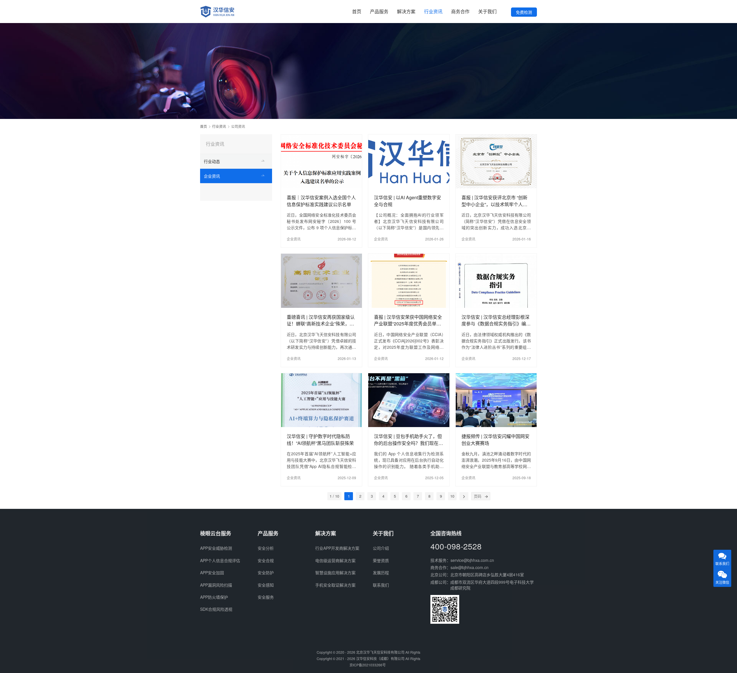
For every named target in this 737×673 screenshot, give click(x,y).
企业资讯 (294, 238)
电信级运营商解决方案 (335, 560)
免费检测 (524, 12)
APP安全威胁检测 (216, 548)
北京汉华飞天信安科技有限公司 (380, 652)
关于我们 (487, 11)
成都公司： (440, 582)
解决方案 (406, 11)
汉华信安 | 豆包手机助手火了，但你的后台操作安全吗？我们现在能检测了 (408, 439)
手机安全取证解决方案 (335, 585)
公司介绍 (381, 548)
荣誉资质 (381, 560)
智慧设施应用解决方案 (335, 572)
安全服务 (266, 597)
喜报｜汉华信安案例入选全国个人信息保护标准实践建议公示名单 (321, 200)
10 (452, 496)
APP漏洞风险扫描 (216, 585)
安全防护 (266, 572)
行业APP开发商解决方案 (337, 548)
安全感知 (266, 585)
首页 (356, 11)
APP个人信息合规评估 (220, 560)
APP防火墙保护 (214, 597)
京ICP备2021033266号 (367, 664)
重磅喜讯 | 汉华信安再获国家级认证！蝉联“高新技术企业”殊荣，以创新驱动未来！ (321, 320)
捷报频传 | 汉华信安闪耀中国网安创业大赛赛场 (495, 439)
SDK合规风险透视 (216, 609)
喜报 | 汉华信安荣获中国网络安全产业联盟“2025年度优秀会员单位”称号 (408, 320)
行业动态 (212, 161)
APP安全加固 (212, 572)
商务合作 (460, 11)
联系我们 (381, 585)
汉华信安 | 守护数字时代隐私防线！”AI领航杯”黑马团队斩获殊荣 (320, 439)
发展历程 (381, 572)
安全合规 (266, 560)
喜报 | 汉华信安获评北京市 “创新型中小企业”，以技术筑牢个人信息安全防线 (494, 200)
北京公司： (440, 574)
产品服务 (379, 11)
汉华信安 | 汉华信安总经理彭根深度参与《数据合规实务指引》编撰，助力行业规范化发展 (495, 320)
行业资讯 (433, 11)
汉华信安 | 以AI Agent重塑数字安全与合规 (407, 200)
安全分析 (266, 548)
